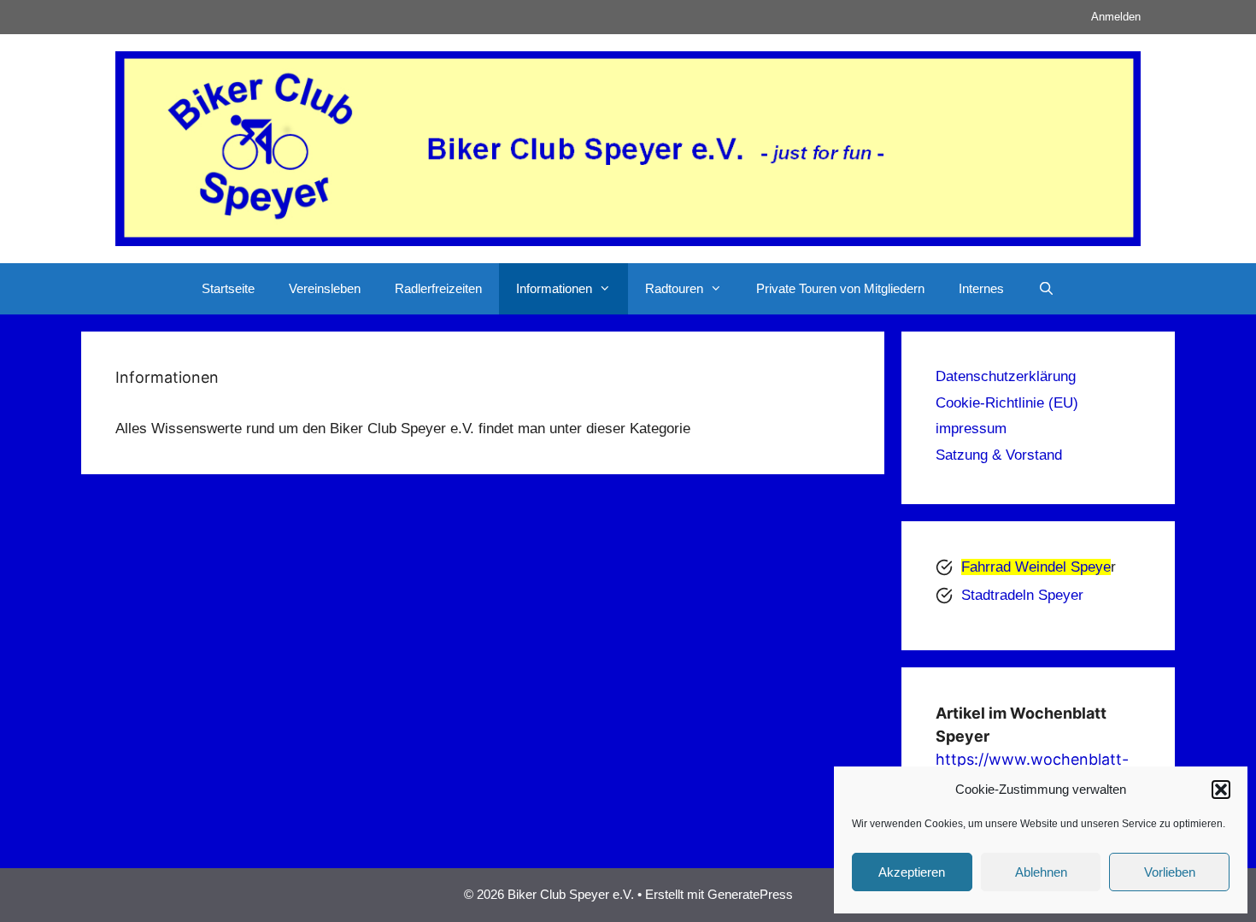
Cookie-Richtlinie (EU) (1007, 403)
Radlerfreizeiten (438, 288)
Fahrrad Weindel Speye (1036, 567)
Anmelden (1116, 16)
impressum (971, 428)
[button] (1221, 789)
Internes (981, 288)
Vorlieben (1169, 872)
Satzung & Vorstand (999, 455)
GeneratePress (750, 894)
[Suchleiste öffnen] (1046, 288)
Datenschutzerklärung (1006, 376)
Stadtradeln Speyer (1022, 595)
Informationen (554, 288)
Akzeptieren (911, 872)
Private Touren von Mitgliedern (840, 288)
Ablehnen (1041, 872)
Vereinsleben (325, 288)
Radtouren (674, 288)
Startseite (228, 288)
